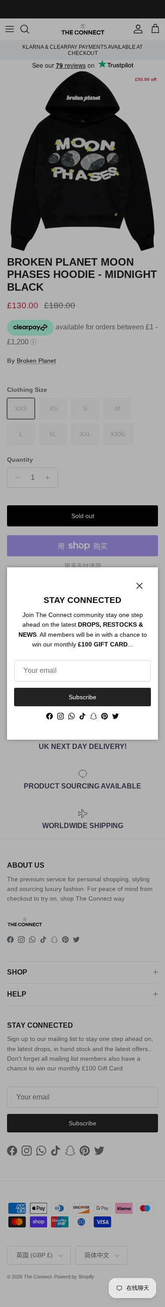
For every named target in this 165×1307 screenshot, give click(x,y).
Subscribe (82, 697)
